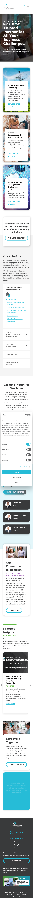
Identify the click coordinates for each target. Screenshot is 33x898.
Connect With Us (16, 765)
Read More (10, 704)
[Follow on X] (11, 832)
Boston (16, 848)
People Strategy (12, 316)
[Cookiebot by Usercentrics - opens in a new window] (23, 415)
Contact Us (16, 897)
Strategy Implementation (15, 307)
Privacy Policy (10, 894)
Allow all (16, 472)
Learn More (14, 610)
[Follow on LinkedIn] (16, 832)
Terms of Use (21, 894)
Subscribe (16, 861)
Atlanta (16, 842)
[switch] (28, 449)
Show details (24, 467)
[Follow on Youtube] (21, 832)
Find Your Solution (16, 238)
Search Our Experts (15, 492)
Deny (16, 482)
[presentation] (1, 685)
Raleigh (16, 845)
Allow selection (16, 477)
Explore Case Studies (14, 105)
